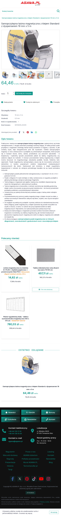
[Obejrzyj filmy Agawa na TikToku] (34, 479)
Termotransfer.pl (30, 466)
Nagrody (10, 459)
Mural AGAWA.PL (30, 462)
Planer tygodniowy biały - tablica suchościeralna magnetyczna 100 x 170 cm (15, 319)
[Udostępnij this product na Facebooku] (19, 132)
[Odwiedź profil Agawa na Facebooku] (12, 479)
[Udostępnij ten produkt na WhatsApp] (36, 132)
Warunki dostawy (10, 455)
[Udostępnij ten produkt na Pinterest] (27, 132)
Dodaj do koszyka (24, 93)
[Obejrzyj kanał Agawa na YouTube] (41, 479)
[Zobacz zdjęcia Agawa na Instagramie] (48, 479)
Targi (10, 469)
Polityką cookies (44, 502)
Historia (10, 466)
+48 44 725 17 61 (14, 431)
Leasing (50, 452)
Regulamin (10, 452)
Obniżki (31, 412)
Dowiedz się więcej (25, 513)
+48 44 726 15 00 (15, 433)
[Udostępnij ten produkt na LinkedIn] (32, 132)
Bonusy (52, 412)
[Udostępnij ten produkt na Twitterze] (23, 132)
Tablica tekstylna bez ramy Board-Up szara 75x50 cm (46, 269)
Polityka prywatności (30, 459)
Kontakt (52, 419)
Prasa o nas (30, 452)
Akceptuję (54, 512)
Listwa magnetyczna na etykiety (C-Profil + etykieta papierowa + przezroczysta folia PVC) (15, 271)
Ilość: (3, 94)
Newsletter (31, 419)
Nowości (12, 412)
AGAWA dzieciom (30, 455)
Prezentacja (10, 462)
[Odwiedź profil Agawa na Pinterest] (27, 479)
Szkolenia (12, 419)
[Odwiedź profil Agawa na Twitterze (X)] (20, 479)
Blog (51, 462)
